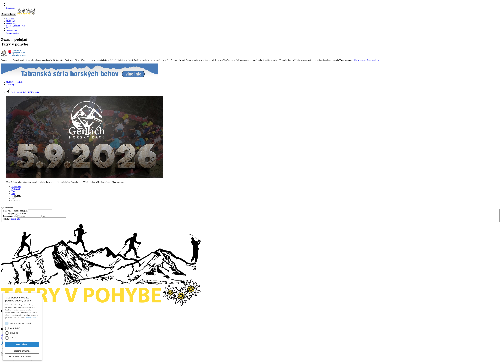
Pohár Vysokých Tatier (15, 26)
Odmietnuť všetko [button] (22, 351)
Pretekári (16, 189)
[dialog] (22, 326)
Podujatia (10, 19)
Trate (8, 28)
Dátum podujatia (10, 216)
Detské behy (11, 23)
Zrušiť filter (15, 219)
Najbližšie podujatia (14, 82)
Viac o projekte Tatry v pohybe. (367, 60)
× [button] (39, 296)
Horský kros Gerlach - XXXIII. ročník (25, 92)
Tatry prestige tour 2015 (16, 214)
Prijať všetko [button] (22, 344)
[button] (22, 356)
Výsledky (10, 84)
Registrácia (16, 186)
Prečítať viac (31, 318)
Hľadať (6, 219)
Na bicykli (10, 21)
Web (13, 193)
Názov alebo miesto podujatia (15, 211)
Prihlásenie (10, 8)
